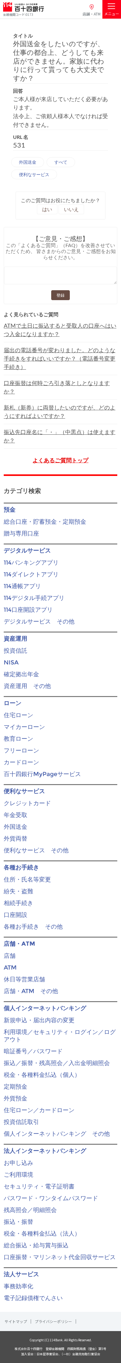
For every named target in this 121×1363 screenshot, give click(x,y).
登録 (60, 295)
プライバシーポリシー (53, 1321)
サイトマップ (16, 1321)
